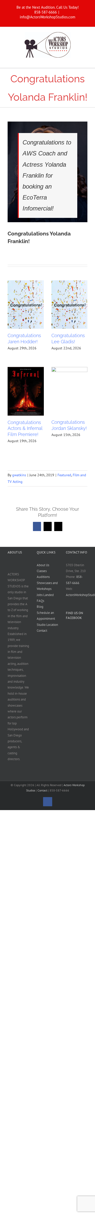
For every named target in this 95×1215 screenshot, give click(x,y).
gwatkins (19, 475)
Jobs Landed (45, 595)
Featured (64, 475)
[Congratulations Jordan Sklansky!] (69, 391)
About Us (43, 565)
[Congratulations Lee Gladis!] (69, 304)
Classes (42, 571)
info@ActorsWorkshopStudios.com (47, 17)
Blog (40, 606)
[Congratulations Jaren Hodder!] (26, 304)
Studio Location (47, 625)
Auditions (43, 577)
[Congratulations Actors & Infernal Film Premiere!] (26, 391)
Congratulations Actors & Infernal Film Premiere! (25, 428)
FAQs (40, 601)
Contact (42, 630)
